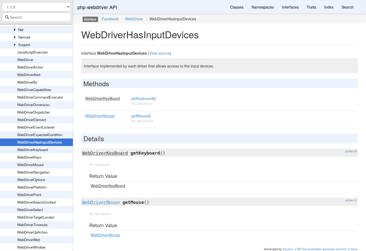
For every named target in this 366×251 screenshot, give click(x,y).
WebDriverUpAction (32, 232)
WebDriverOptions (31, 179)
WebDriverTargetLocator (35, 217)
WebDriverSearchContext (36, 202)
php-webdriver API (97, 6)
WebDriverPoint (29, 194)
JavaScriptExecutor (32, 52)
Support (24, 44)
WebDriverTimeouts (32, 224)
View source (159, 53)
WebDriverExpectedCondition (39, 134)
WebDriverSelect (30, 209)
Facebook (110, 18)
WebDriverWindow (31, 247)
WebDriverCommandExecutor (40, 97)
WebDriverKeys (29, 157)
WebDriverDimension (33, 104)
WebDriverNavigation (33, 172)
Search (348, 7)
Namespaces (263, 7)
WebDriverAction (30, 67)
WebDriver (25, 59)
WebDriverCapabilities (34, 89)
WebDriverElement (31, 119)
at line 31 (351, 200)
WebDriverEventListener (36, 127)
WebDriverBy (27, 82)
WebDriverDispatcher (33, 112)
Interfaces (290, 7)
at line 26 (351, 151)
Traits (311, 7)
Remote (24, 37)
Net (21, 29)
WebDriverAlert (28, 74)
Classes (237, 7)
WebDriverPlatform (31, 187)
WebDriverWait (28, 239)
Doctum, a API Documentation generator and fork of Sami (320, 249)
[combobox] (36, 17)
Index (329, 7)
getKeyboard (142, 98)
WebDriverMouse (30, 164)
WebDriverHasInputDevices (39, 142)
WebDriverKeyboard (32, 149)
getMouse (139, 115)
